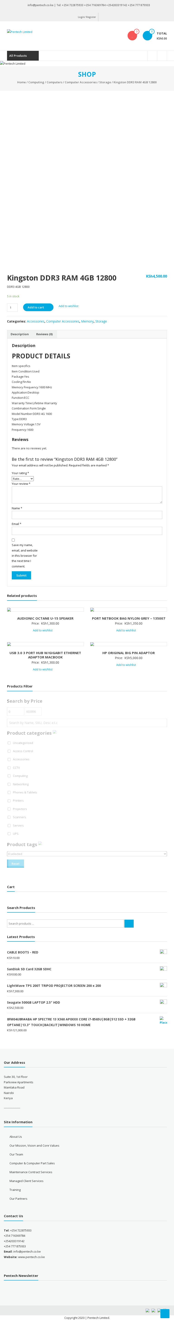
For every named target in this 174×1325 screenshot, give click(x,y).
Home (21, 82)
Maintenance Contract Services (31, 1172)
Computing (36, 82)
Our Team (16, 1154)
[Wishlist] (132, 36)
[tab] (19, 334)
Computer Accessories (81, 82)
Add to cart (36, 307)
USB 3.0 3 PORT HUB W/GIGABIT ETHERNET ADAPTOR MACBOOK (45, 655)
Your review (21, 484)
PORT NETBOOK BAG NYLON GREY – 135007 (128, 618)
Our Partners (18, 1199)
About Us (16, 1137)
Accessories (35, 321)
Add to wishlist (69, 306)
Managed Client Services (27, 1181)
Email (16, 524)
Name (17, 508)
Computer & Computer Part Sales (32, 1163)
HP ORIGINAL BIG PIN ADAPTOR (128, 652)
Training (15, 1190)
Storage (105, 82)
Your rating (20, 473)
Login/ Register (87, 17)
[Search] (129, 924)
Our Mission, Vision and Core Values (34, 1145)
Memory (87, 321)
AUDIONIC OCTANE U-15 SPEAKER (45, 618)
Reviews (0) (44, 334)
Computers (54, 82)
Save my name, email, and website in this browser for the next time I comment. (25, 555)
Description (20, 334)
